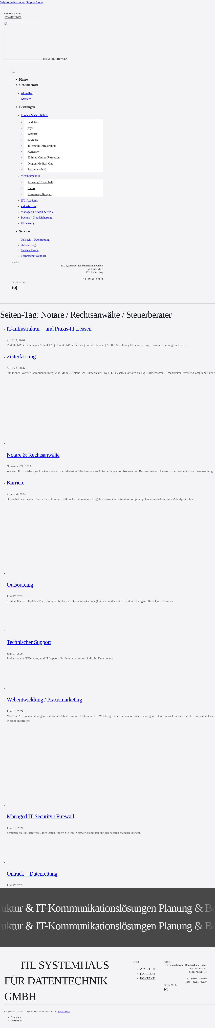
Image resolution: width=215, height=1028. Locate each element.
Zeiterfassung (29, 206)
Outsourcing (28, 245)
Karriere (26, 98)
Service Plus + (29, 250)
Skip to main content (12, 2)
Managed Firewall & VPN (37, 211)
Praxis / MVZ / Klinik (34, 115)
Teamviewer (13, 17)
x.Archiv (33, 139)
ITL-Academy (29, 200)
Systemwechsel (37, 169)
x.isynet (32, 133)
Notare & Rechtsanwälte (33, 455)
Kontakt (147, 978)
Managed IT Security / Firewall (40, 816)
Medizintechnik (30, 175)
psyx (30, 128)
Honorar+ (33, 151)
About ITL (148, 968)
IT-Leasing (27, 223)
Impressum (16, 1017)
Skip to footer (34, 2)
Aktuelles (26, 93)
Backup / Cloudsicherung (36, 217)
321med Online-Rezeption (44, 157)
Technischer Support (33, 255)
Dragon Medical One (40, 163)
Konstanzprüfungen (39, 194)
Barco (31, 188)
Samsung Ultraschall (40, 182)
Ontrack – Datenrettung (35, 239)
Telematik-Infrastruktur (42, 145)
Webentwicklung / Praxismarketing (44, 699)
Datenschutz (16, 1020)
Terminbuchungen (55, 59)
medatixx (33, 122)
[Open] (13, 72)
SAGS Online (64, 1011)
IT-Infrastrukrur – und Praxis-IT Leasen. (50, 329)
